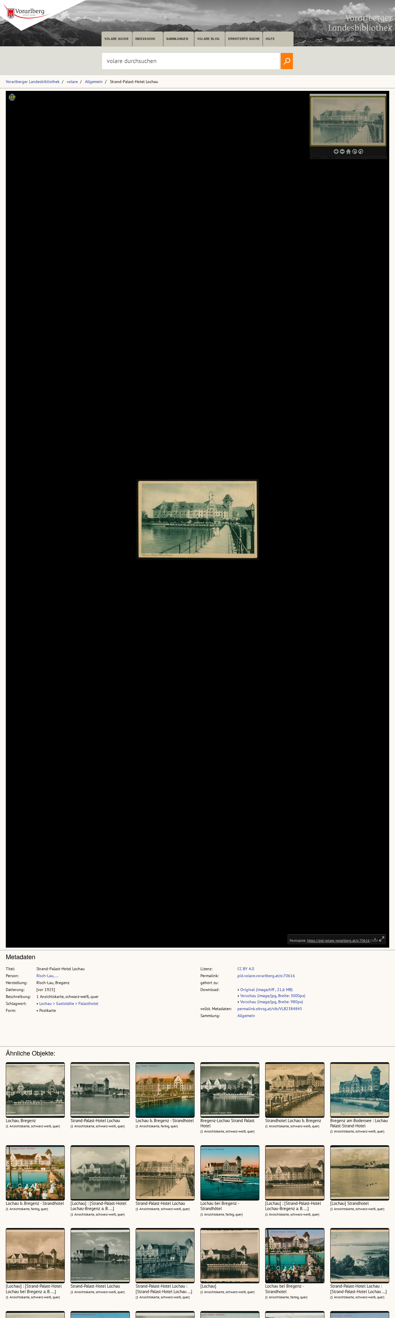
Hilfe (270, 39)
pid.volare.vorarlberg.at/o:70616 (266, 975)
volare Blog (208, 39)
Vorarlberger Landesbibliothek (33, 81)
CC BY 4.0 (245, 968)
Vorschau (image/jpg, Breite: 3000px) (272, 995)
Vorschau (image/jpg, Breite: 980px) (271, 1001)
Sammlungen (177, 39)
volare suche (116, 39)
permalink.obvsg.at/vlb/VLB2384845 (269, 1008)
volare (72, 81)
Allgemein (94, 81)
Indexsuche (145, 39)
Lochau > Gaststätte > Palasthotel (68, 1003)
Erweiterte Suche (244, 39)
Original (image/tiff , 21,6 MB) (266, 989)
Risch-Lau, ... (47, 975)
